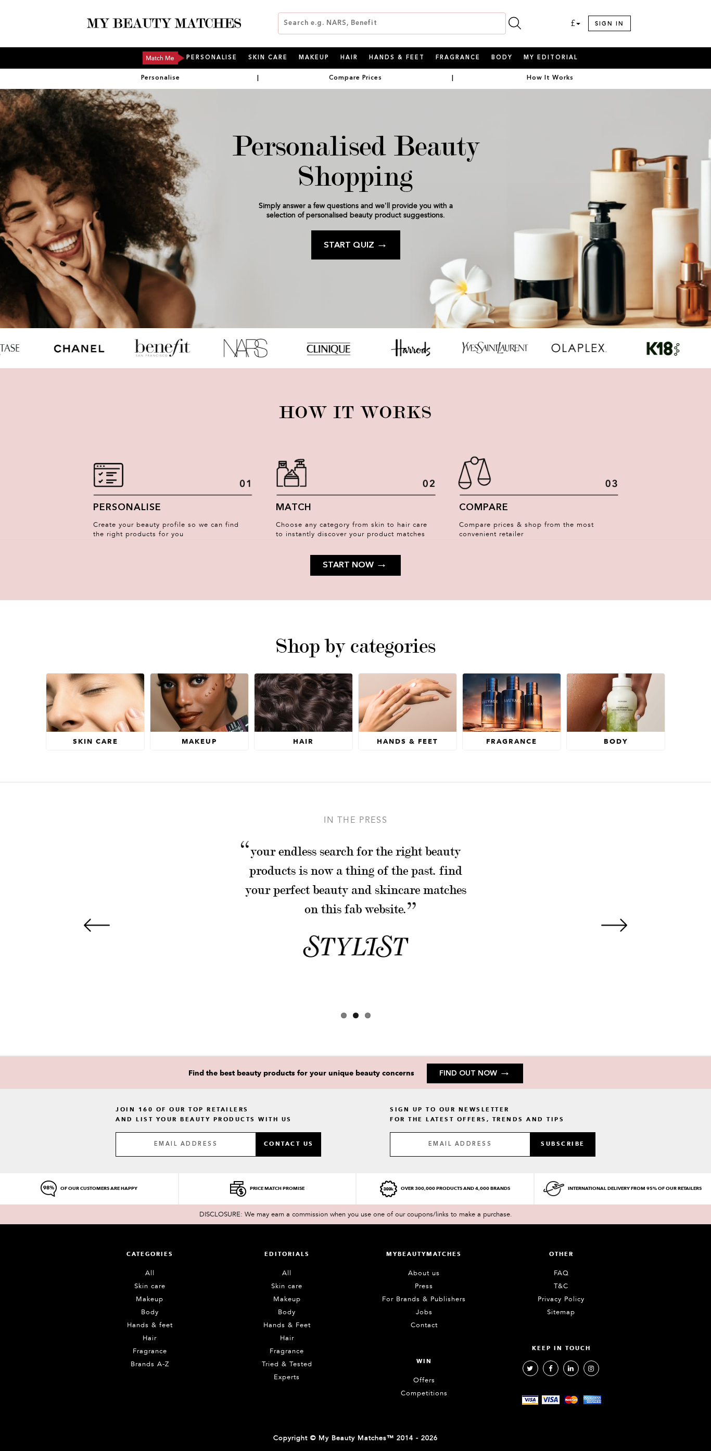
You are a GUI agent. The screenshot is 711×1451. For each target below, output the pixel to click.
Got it (355, 771)
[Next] (614, 925)
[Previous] (96, 925)
